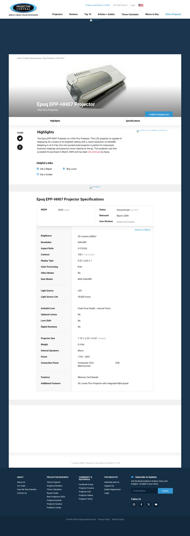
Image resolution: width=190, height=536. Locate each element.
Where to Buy (152, 14)
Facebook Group (86, 484)
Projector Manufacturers (32, 58)
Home (19, 58)
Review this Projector (126, 222)
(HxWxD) (102, 338)
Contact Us (22, 493)
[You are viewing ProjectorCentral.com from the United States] (142, 5)
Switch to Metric (142, 230)
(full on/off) (89, 254)
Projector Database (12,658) (97, 5)
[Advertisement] (95, 430)
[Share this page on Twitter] (20, 139)
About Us (21, 482)
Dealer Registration (112, 489)
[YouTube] (156, 504)
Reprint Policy (118, 519)
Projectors (57, 14)
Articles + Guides (106, 14)
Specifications (133, 120)
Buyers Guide (52, 493)
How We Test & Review (26, 489)
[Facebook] (141, 504)
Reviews (73, 14)
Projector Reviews (54, 486)
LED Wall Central (120, 5)
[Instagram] (134, 504)
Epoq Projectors (49, 58)
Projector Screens (54, 504)
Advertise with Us (111, 482)
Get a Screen (46, 174)
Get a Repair (46, 169)
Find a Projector (173, 14)
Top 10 (87, 14)
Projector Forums (86, 488)
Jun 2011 (135, 210)
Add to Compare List (159, 114)
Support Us (109, 486)
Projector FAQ (85, 492)
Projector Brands (54, 500)
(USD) (66, 210)
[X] (148, 504)
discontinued (94, 152)
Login (132, 5)
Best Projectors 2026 (56, 497)
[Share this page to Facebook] (20, 147)
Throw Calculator (130, 14)
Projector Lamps (54, 507)
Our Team (21, 486)
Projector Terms (85, 499)
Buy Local (71, 169)
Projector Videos (86, 495)
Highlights (55, 120)
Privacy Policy (104, 519)
